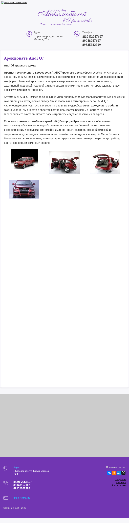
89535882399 (91, 45)
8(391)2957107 (92, 37)
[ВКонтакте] (109, 473)
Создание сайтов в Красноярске (119, 482)
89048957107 (91, 41)
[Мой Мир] (119, 473)
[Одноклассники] (114, 473)
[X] (123, 473)
